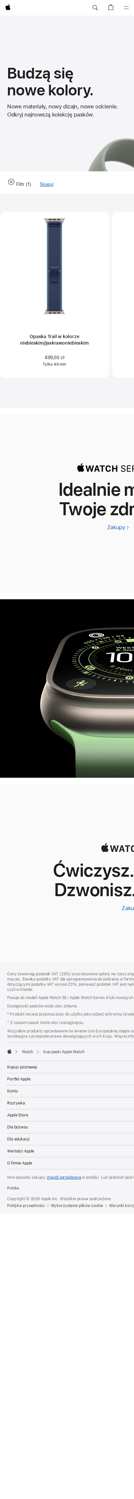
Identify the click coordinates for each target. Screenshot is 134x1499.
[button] (95, 8)
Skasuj (46, 185)
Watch (27, 1052)
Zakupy (118, 527)
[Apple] (9, 1051)
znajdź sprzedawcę (64, 1177)
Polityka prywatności (26, 1205)
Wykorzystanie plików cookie (77, 1205)
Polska (13, 1188)
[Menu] (126, 8)
